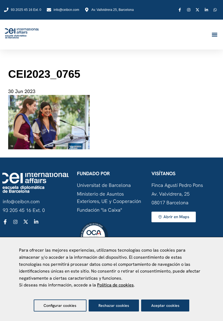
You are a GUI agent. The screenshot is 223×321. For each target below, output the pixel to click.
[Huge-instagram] (15, 221)
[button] (214, 34)
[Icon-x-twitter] (25, 221)
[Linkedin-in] (36, 221)
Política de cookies (115, 285)
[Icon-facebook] (5, 221)
